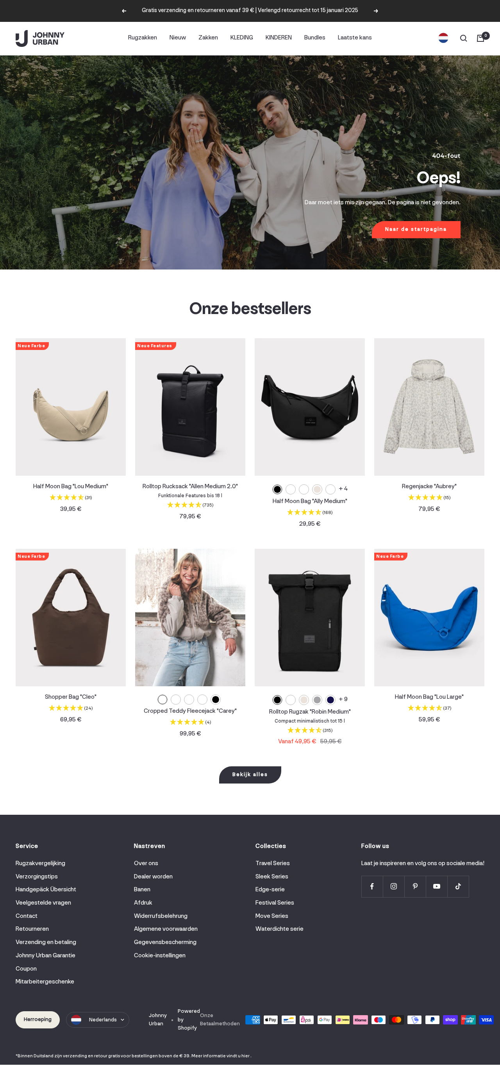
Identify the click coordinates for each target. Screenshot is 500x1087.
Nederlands (103, 1020)
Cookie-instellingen (160, 956)
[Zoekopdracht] (463, 38)
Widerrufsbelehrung (161, 916)
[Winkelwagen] (480, 38)
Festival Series (274, 903)
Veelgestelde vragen (43, 903)
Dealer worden (153, 877)
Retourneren (32, 929)
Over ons (146, 863)
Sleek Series (271, 877)
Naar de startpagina (416, 229)
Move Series (271, 916)
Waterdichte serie (279, 929)
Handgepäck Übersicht (46, 890)
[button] (71, 498)
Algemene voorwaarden (166, 929)
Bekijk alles (250, 775)
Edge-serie (270, 890)
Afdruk (143, 903)
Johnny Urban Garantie (45, 956)
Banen (142, 890)
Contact (27, 916)
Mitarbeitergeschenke (45, 982)
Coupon (26, 969)
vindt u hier (238, 1056)
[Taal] (443, 38)
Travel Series (272, 863)
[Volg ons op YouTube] (436, 886)
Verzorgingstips (37, 877)
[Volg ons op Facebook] (372, 886)
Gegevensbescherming (165, 942)
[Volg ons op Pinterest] (415, 886)
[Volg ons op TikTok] (458, 886)
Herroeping (38, 1020)
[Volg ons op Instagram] (393, 886)
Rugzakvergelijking (40, 863)
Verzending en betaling (46, 942)
